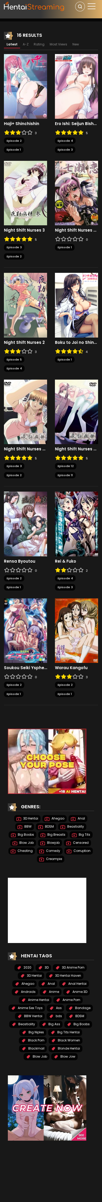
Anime (53, 991)
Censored (80, 842)
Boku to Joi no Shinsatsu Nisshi (76, 342)
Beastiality (75, 826)
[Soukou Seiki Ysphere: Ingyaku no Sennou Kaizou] (25, 630)
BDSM (49, 826)
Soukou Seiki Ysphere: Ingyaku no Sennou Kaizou (25, 667)
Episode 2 (14, 141)
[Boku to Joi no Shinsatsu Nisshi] (76, 305)
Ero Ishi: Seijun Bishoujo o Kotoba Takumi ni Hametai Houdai (76, 123)
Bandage (82, 1008)
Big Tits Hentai (68, 1032)
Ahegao (57, 818)
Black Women (68, 1040)
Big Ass (54, 1024)
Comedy (52, 851)
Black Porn (35, 1040)
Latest (12, 44)
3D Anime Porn (72, 967)
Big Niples (36, 1032)
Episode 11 (65, 475)
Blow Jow (67, 1056)
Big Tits (84, 834)
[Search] (80, 6)
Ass (58, 1008)
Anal (81, 818)
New (75, 44)
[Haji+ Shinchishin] (25, 86)
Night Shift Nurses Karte (76, 449)
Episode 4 (65, 141)
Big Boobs (25, 834)
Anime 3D (79, 991)
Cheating (25, 851)
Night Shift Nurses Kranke (25, 449)
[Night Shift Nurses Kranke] (25, 411)
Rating (39, 44)
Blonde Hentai (68, 1048)
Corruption (81, 851)
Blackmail (35, 1048)
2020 (27, 967)
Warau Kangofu (71, 667)
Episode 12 (66, 466)
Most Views (58, 44)
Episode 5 (14, 359)
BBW (28, 826)
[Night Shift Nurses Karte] (76, 411)
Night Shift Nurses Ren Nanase (76, 230)
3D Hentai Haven (67, 975)
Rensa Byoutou (19, 561)
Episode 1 (14, 150)
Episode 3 (65, 150)
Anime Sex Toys (30, 1008)
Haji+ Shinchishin (21, 123)
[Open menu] (91, 6)
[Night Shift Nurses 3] (25, 192)
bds (58, 1016)
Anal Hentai (77, 983)
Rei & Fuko (65, 561)
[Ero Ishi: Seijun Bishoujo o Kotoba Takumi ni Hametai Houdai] (76, 86)
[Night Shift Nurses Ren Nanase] (76, 192)
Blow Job (26, 842)
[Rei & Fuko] (76, 523)
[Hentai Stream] (34, 5)
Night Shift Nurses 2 (24, 342)
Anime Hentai (38, 1000)
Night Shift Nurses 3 (24, 230)
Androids (28, 991)
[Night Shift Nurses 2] (25, 305)
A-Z (26, 44)
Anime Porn (71, 1000)
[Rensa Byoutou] (25, 523)
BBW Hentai (32, 1016)
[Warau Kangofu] (76, 630)
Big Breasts (56, 834)
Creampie (53, 859)
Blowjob (53, 842)
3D (46, 967)
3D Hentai (30, 818)
